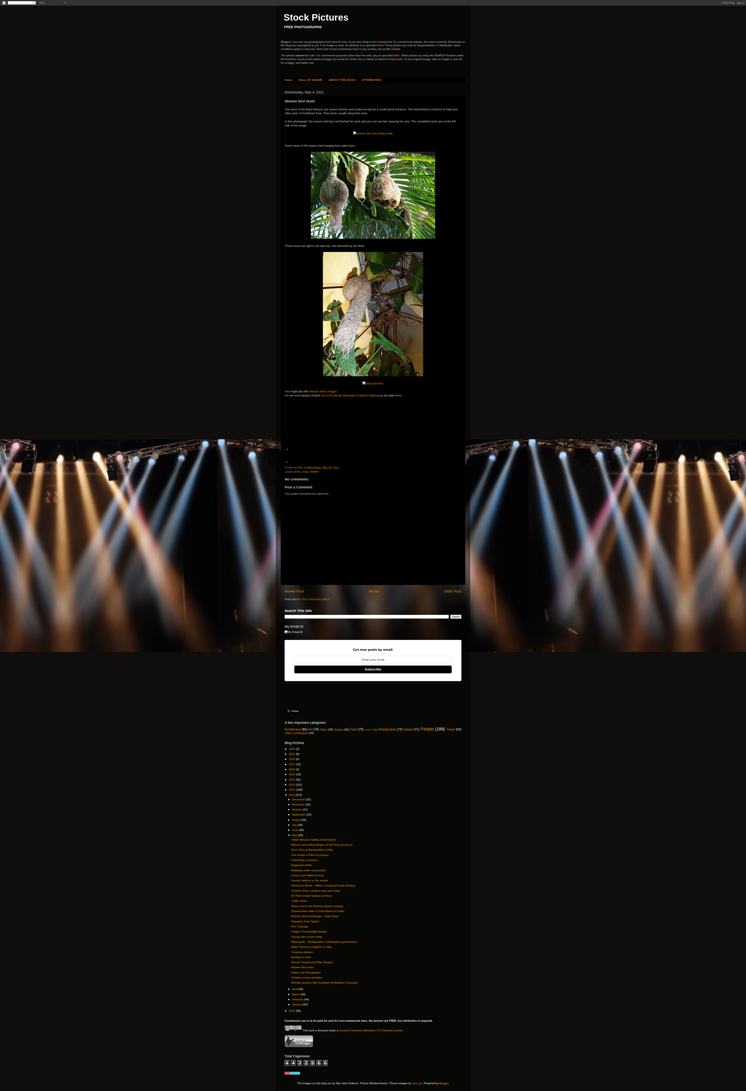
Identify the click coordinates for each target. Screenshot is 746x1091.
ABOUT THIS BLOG (342, 80)
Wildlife (314, 471)
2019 (292, 759)
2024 (292, 749)
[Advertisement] (318, 426)
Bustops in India (301, 957)
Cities (323, 729)
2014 (292, 779)
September (299, 814)
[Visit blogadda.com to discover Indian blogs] (292, 1073)
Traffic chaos (299, 900)
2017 (292, 764)
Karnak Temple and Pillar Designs (312, 962)
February (298, 999)
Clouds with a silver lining (306, 936)
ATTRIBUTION (371, 80)
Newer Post (294, 591)
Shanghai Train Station (305, 921)
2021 (292, 754)
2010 (292, 1010)
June (295, 830)
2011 (292, 795)
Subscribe (373, 669)
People (427, 729)
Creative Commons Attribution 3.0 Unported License (371, 1030)
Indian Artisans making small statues (313, 839)
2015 (292, 774)
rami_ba (417, 1083)
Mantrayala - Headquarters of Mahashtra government (324, 941)
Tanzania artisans (302, 952)
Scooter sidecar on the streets (309, 880)
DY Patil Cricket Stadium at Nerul (311, 895)
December (299, 799)
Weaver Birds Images (323, 391)
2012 (292, 789)
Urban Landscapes (296, 733)
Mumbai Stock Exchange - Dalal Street (315, 916)
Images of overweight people (309, 931)
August (296, 819)
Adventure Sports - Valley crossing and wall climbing (323, 885)
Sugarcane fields (301, 865)
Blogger (443, 1083)
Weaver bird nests (302, 967)
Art (311, 729)
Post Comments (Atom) (316, 599)
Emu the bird (330, 395)
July (295, 824)
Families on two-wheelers (306, 977)
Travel (450, 729)
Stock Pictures (316, 17)
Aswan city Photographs (306, 972)
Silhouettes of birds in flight (359, 395)
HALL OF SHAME (310, 80)
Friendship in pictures (304, 860)
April (295, 989)
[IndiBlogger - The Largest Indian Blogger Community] (299, 1046)
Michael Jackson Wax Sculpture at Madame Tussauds (324, 982)
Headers (368, 729)
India (305, 471)
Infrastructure (387, 729)
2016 (292, 769)
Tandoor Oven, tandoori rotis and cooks (315, 890)
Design (338, 729)
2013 (292, 784)
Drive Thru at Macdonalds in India (312, 849)
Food (353, 729)
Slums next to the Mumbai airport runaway (317, 906)
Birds (398, 395)
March (296, 994)
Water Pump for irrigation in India (311, 946)
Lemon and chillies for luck (307, 875)
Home (288, 80)
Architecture (293, 729)
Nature (408, 729)
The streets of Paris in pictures (310, 855)
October (297, 809)
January (297, 1004)
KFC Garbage (299, 926)
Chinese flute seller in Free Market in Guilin (317, 911)
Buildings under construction (308, 870)
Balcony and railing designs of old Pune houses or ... (323, 844)
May (295, 835)
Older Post (452, 591)
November (299, 804)
